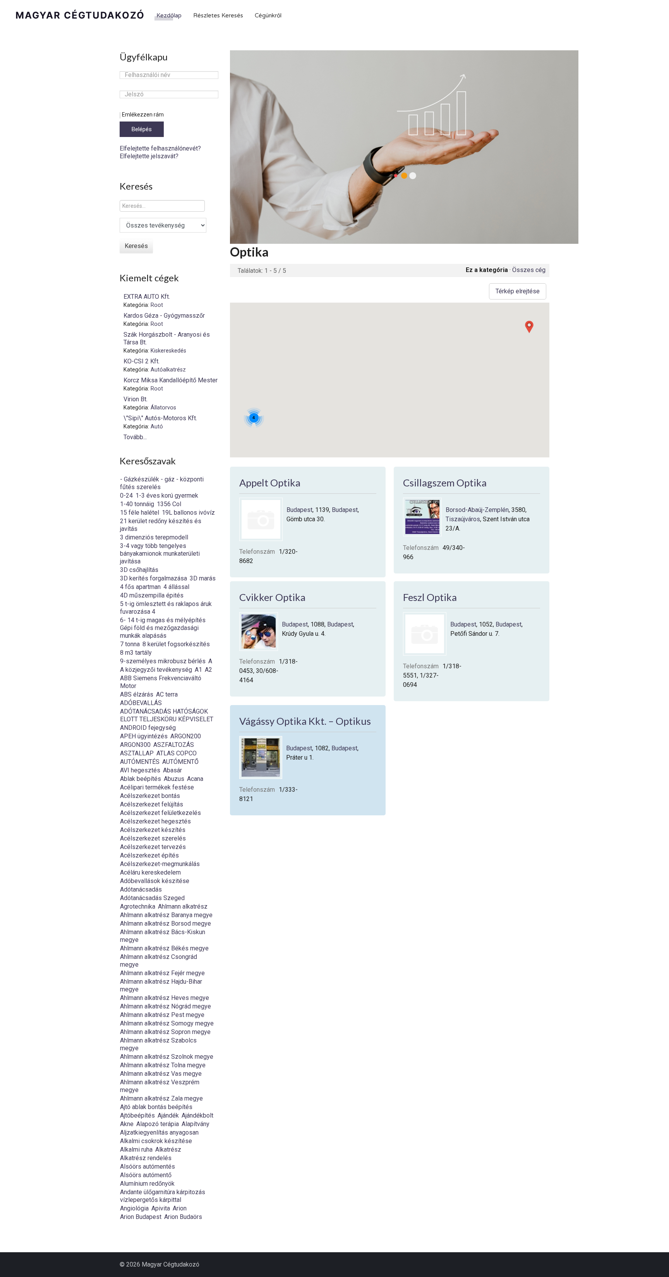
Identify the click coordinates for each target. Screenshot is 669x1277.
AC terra (167, 694)
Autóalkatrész (168, 369)
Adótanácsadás (141, 889)
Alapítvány (195, 1124)
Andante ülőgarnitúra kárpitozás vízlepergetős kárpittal (162, 1195)
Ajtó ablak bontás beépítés (156, 1107)
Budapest (299, 510)
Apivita (160, 1208)
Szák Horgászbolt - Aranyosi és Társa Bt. (167, 338)
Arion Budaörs (183, 1217)
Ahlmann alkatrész (183, 906)
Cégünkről (268, 15)
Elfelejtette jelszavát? (149, 156)
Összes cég (528, 270)
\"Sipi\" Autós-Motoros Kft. (160, 418)
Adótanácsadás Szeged (152, 898)
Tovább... (135, 437)
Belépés (142, 129)
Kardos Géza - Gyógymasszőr (164, 315)
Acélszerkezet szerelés (153, 838)
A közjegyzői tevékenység (156, 669)
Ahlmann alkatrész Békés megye (164, 948)
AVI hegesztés (140, 770)
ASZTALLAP (137, 753)
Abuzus (174, 778)
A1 (198, 669)
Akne (127, 1124)
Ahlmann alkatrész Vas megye (161, 1073)
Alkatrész (168, 1149)
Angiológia (134, 1208)
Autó (157, 426)
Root (157, 305)
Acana (195, 778)
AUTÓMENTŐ (180, 761)
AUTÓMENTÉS (140, 761)
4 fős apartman (140, 587)
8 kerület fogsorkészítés (176, 644)
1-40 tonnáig (137, 504)
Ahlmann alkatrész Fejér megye (162, 973)
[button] (529, 327)
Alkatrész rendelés (146, 1158)
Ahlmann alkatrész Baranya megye (166, 915)
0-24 (126, 495)
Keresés (136, 246)
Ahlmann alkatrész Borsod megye (165, 923)
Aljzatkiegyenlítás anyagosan (159, 1132)
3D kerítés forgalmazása (153, 578)
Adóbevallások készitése (154, 881)
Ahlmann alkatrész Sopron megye (165, 1032)
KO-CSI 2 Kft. (142, 361)
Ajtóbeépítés (137, 1115)
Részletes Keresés (218, 15)
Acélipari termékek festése (157, 787)
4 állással (176, 587)
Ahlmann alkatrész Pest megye (162, 1015)
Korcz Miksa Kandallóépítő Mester (171, 380)
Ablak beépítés (140, 778)
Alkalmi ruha (136, 1149)
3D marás (203, 578)
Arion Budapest (140, 1217)
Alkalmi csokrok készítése (156, 1141)
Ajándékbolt (197, 1115)
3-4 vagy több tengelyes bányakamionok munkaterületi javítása (160, 553)
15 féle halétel (139, 512)
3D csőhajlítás (139, 569)
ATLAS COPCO (176, 753)
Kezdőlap (169, 15)
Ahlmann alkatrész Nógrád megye (165, 1006)
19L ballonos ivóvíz (188, 512)
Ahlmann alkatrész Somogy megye (167, 1023)
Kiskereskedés (168, 350)
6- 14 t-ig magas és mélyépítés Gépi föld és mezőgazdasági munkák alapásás (163, 627)
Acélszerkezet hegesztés (155, 821)
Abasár (172, 770)
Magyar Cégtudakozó (80, 15)
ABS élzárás (136, 694)
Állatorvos (163, 407)
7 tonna (130, 644)
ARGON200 (185, 736)
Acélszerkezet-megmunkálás (160, 864)
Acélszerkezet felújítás (151, 804)
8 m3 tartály (136, 652)
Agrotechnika (137, 906)
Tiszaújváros (463, 519)
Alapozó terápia (157, 1124)
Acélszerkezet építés (149, 855)
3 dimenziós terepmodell (154, 537)
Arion (180, 1208)
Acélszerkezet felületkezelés (160, 813)
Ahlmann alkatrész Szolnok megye (166, 1056)
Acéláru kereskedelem (150, 872)
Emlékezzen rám (143, 114)
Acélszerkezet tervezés (153, 847)
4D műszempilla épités (152, 595)
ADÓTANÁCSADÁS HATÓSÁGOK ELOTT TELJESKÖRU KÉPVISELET (166, 715)
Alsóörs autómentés (147, 1166)
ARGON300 (135, 744)
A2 (208, 669)
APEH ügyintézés (144, 736)
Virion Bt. (136, 399)
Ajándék (168, 1115)
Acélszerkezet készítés (152, 830)
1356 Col (169, 504)
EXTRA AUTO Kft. (147, 296)
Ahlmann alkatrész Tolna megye (163, 1065)
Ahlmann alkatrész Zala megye (161, 1098)
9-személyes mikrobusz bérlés (163, 661)
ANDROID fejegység (148, 727)
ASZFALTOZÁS (173, 744)
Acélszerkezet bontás (150, 795)
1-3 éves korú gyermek (167, 495)
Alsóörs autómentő (146, 1175)
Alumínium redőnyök (147, 1183)
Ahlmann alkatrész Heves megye (164, 997)
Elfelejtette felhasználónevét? (160, 148)
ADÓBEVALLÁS (141, 703)
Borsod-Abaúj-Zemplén (477, 510)
